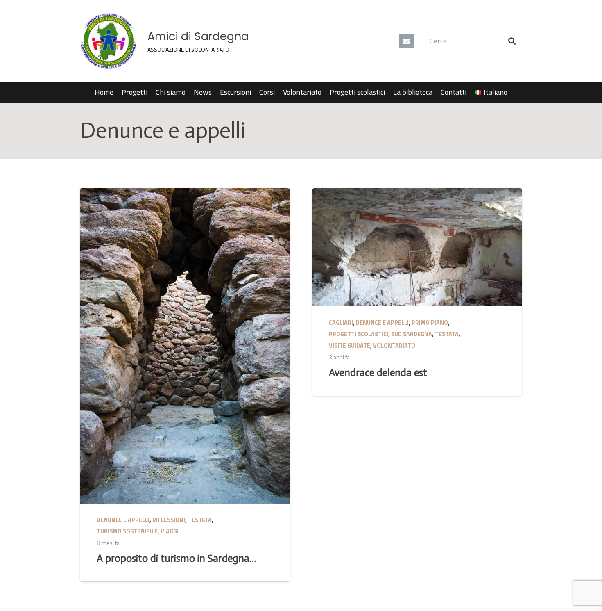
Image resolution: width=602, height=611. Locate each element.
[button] (512, 92)
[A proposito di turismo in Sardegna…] (185, 346)
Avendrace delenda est (378, 372)
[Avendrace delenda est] (417, 247)
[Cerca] (512, 41)
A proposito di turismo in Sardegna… (176, 558)
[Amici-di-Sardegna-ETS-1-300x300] (108, 41)
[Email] (406, 41)
